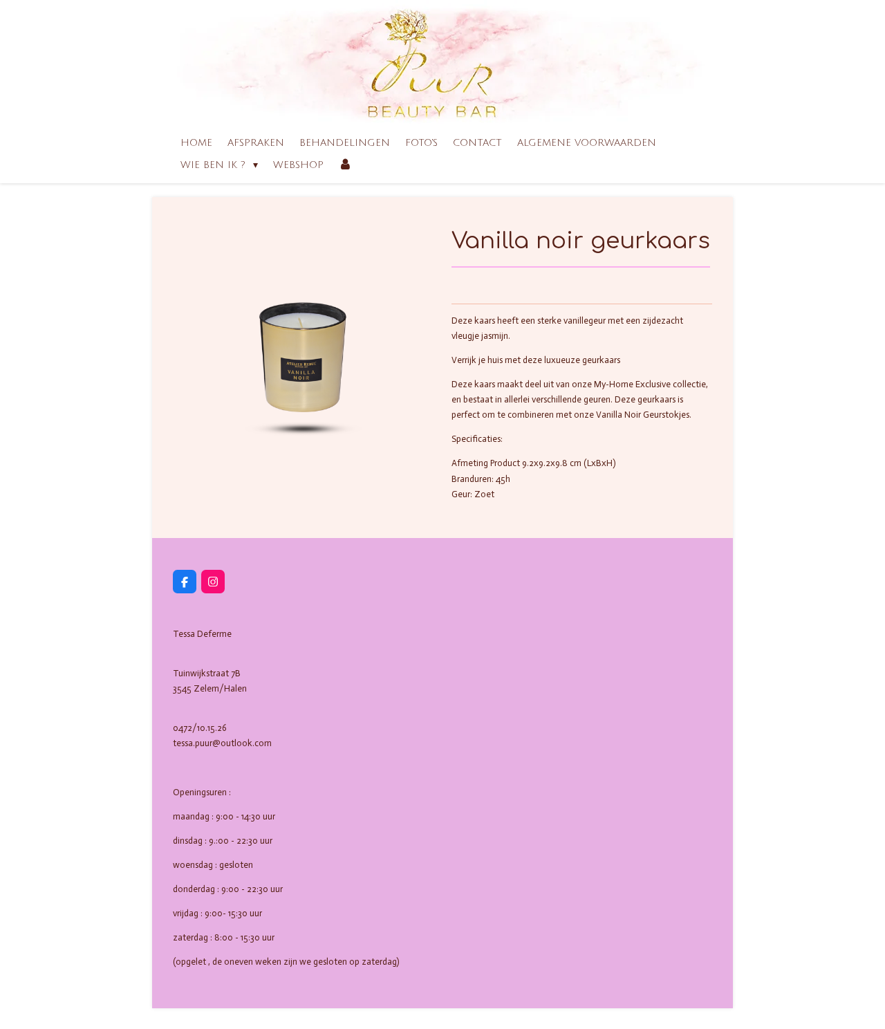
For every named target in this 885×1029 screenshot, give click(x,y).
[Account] (345, 165)
